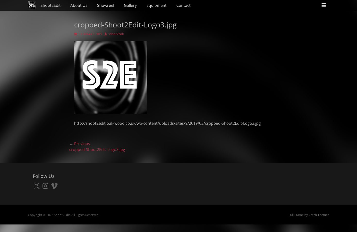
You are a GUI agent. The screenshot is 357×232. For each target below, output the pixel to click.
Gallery (130, 5)
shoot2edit (116, 34)
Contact (183, 5)
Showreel (105, 5)
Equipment (156, 5)
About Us (78, 5)
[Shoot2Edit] (32, 5)
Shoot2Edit (51, 5)
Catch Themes (319, 215)
